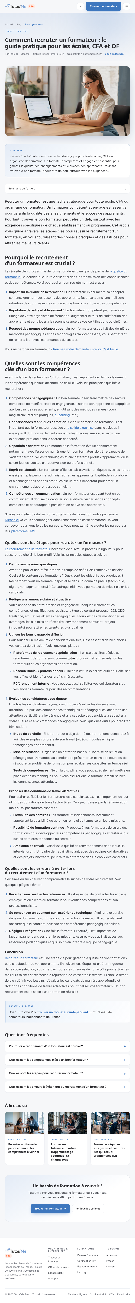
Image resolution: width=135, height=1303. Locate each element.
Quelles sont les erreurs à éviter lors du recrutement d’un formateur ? (58, 1086)
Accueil (9, 24)
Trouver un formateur (103, 6)
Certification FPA (86, 1260)
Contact (110, 1266)
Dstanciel (12, 520)
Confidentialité (98, 1294)
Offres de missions (58, 1267)
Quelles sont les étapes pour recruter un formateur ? (46, 1073)
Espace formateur (87, 1266)
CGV (111, 1294)
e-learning (62, 415)
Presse (110, 1260)
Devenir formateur (87, 1255)
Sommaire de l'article (21, 188)
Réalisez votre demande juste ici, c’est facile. (86, 349)
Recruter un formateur (21, 958)
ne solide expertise (80, 427)
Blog (19, 24)
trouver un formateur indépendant (62, 1012)
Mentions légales (77, 1294)
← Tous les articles (88, 1208)
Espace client (55, 1272)
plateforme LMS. (23, 531)
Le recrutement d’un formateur (27, 549)
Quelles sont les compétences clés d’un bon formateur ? (48, 1059)
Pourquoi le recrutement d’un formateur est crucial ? (46, 1046)
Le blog (81, 1272)
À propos (53, 1278)
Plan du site (123, 1294)
